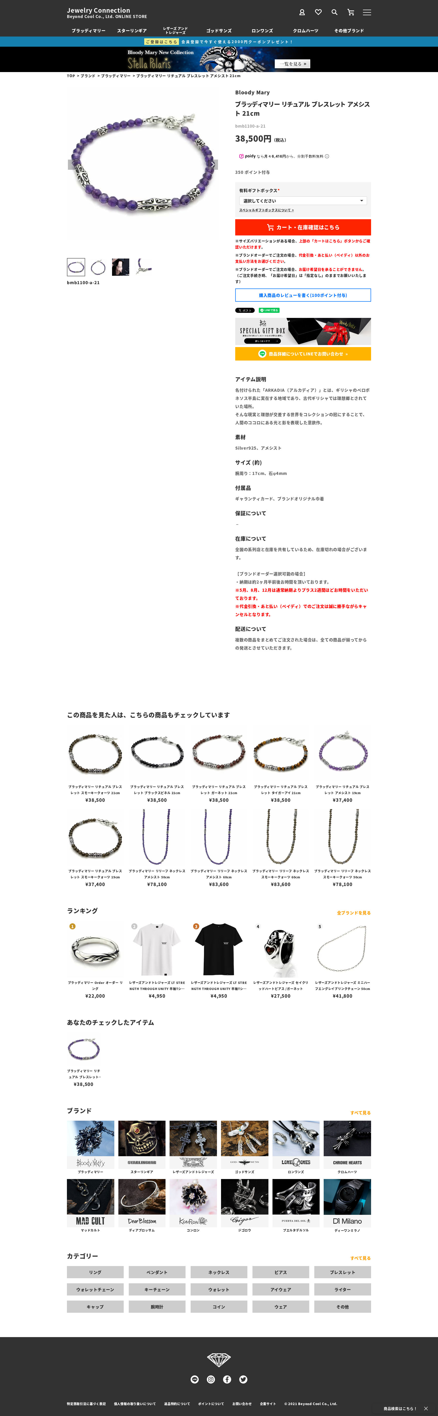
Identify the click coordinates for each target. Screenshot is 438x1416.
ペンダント (157, 1272)
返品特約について (177, 1404)
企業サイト (268, 1404)
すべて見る (360, 1113)
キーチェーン (157, 1289)
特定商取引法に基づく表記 (86, 1404)
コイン (219, 1307)
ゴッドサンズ (219, 30)
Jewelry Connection (98, 10)
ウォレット (219, 1289)
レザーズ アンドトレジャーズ (175, 30)
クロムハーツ (306, 30)
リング (95, 1272)
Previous (73, 165)
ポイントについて (211, 1404)
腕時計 (157, 1307)
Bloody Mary (252, 92)
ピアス (281, 1272)
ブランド (88, 75)
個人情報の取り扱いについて (135, 1404)
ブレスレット (343, 1272)
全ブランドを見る (354, 913)
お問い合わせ (242, 1404)
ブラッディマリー (88, 30)
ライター (342, 1289)
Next (213, 165)
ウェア (281, 1307)
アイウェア (280, 1289)
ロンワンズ (262, 30)
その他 (342, 1307)
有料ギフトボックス (260, 190)
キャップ (95, 1307)
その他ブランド (349, 30)
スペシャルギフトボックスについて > (266, 210)
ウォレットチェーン (95, 1289)
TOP (71, 75)
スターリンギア (132, 30)
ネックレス (219, 1272)
